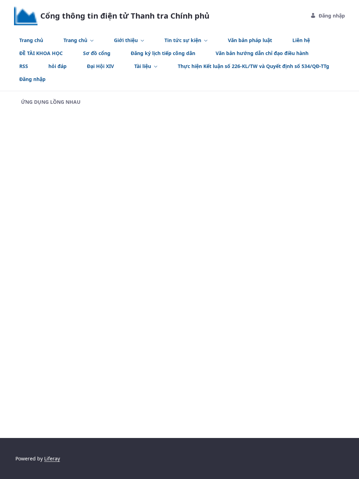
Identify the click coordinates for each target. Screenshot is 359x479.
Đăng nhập (332, 15)
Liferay (52, 458)
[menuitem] (31, 40)
